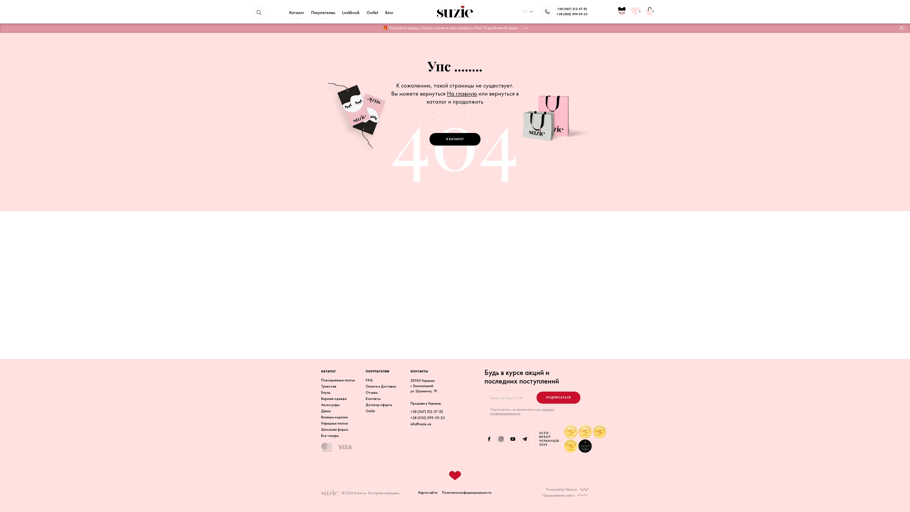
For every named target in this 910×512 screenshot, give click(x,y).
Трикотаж (328, 386)
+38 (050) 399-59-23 (572, 14)
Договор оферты (379, 405)
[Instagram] (501, 439)
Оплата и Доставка (381, 386)
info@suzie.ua (420, 424)
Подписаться (558, 397)
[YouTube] (513, 439)
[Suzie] (455, 12)
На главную (462, 93)
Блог (389, 12)
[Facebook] (489, 439)
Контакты (373, 399)
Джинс (326, 411)
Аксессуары (330, 405)
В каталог (455, 139)
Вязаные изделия (334, 417)
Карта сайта (427, 492)
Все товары (330, 436)
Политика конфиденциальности (466, 492)
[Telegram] (524, 439)
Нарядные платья (334, 423)
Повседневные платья (338, 380)
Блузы (325, 392)
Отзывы (372, 392)
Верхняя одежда (333, 399)
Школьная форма (334, 429)
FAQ (369, 380)
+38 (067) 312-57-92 (572, 9)
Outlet (372, 12)
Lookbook (350, 12)
